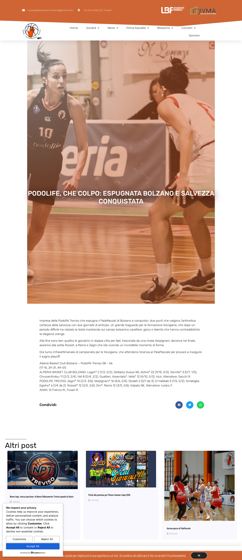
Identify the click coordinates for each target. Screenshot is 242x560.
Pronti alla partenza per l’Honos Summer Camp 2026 (109, 495)
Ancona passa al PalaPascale (178, 528)
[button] (179, 405)
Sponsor (194, 35)
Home (74, 27)
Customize (19, 539)
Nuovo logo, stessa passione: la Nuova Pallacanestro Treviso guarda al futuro (41, 496)
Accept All (32, 546)
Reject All (47, 539)
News (111, 27)
